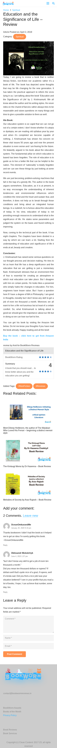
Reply (5, 545)
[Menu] (48, 3)
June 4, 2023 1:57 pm (19, 556)
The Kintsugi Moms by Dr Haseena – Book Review (27, 466)
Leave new (30, 515)
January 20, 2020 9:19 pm (21, 528)
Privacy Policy (10, 715)
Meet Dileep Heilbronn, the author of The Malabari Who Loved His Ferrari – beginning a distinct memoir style (27, 430)
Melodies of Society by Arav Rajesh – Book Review (27, 500)
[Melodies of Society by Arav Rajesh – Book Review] (28, 484)
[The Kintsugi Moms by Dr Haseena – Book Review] (28, 450)
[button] (53, 3)
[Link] (8, 3)
